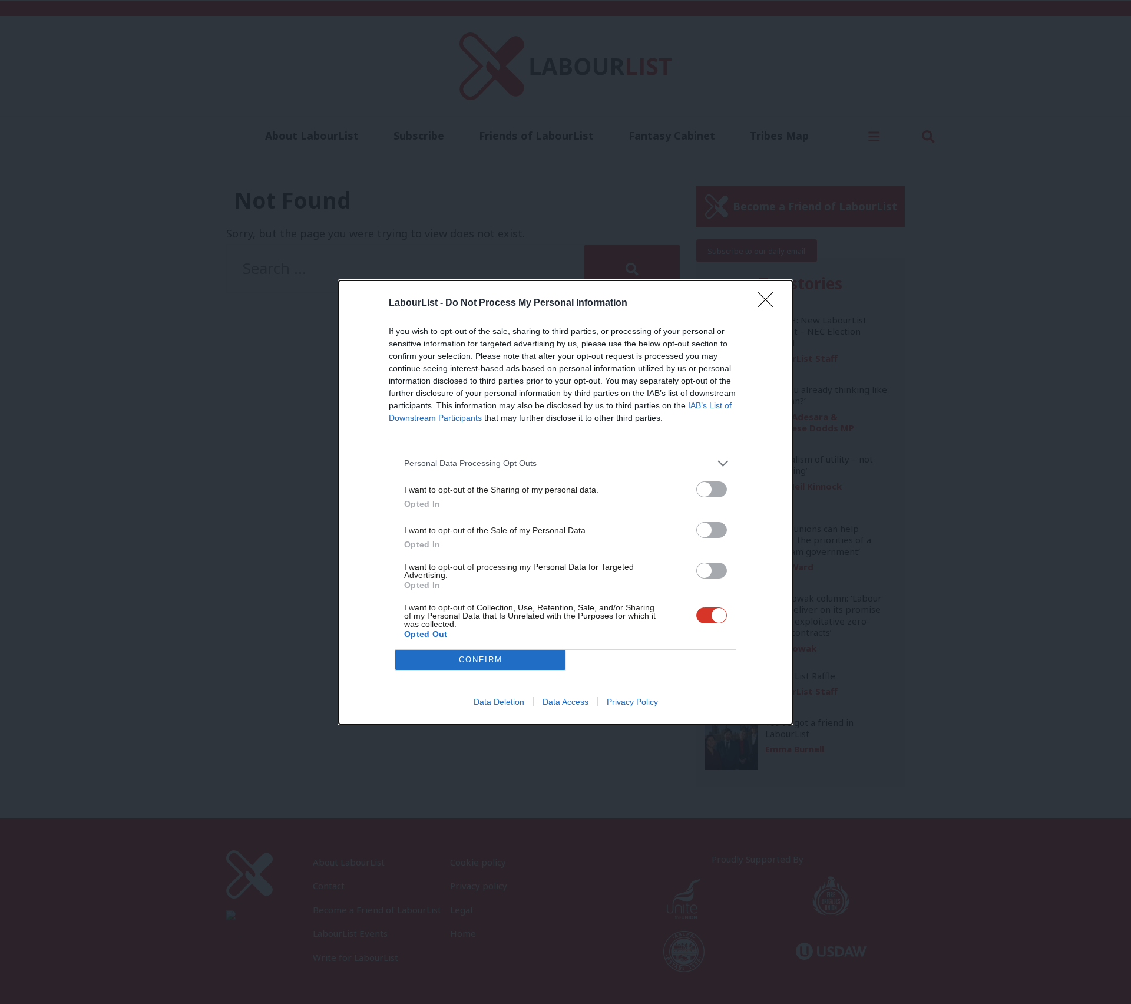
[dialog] (565, 502)
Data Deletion (499, 701)
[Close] (769, 303)
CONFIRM (480, 659)
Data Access (565, 701)
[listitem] (565, 463)
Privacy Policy (632, 701)
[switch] (711, 489)
